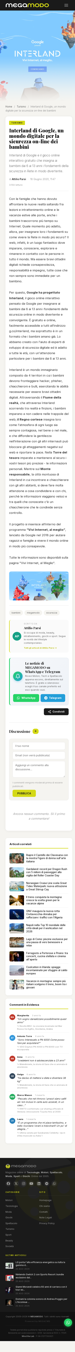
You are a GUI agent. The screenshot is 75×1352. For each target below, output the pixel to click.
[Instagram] (24, 1183)
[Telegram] (47, 1183)
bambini (16, 612)
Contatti (43, 1211)
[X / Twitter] (16, 1183)
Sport (8, 1234)
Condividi (59, 711)
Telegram (55, 697)
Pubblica (24, 793)
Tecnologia (11, 1206)
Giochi (8, 1217)
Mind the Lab (28, 1336)
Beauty (9, 1240)
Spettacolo (11, 1223)
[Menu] (66, 5)
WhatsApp (28, 697)
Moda (8, 1211)
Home (8, 106)
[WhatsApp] (54, 1183)
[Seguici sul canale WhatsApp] (68, 1323)
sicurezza (51, 612)
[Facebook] (8, 1183)
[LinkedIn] (39, 1183)
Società (9, 1246)
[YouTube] (31, 1183)
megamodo (33, 612)
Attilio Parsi (19, 179)
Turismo (21, 106)
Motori (9, 1200)
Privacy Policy (47, 1223)
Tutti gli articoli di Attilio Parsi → (40, 648)
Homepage (45, 1200)
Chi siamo (44, 1206)
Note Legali (45, 1217)
